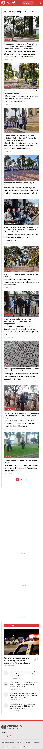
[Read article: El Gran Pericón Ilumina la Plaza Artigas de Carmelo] (21, 168)
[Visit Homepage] (9, 3)
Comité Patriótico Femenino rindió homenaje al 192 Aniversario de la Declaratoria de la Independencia (21, 415)
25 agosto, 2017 (8, 429)
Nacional (8, 315)
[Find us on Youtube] (7, 736)
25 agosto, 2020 (8, 337)
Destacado (9, 409)
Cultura (8, 456)
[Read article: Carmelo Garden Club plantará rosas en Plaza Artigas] (21, 445)
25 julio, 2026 (8, 59)
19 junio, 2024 (8, 151)
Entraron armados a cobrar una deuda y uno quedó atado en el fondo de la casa (17, 660)
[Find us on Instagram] (10, 736)
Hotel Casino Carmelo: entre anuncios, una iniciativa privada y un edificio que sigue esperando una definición (23, 706)
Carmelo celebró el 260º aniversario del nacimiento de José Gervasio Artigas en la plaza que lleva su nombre (20, 137)
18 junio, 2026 (8, 104)
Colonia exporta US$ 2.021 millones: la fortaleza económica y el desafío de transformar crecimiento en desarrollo (24, 684)
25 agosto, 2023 (8, 243)
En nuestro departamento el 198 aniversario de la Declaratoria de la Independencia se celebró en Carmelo (21, 229)
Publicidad (28, 742)
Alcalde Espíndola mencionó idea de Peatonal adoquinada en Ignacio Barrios (21, 370)
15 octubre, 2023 (9, 196)
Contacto (36, 742)
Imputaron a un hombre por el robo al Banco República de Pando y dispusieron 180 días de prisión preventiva (24, 674)
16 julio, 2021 (8, 287)
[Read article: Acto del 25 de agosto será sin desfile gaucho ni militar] (21, 259)
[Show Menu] (41, 3)
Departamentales (11, 223)
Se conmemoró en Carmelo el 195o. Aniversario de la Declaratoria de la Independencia (17, 321)
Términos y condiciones (8, 742)
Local (7, 40)
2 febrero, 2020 (8, 382)
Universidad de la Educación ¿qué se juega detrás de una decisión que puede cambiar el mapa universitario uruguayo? (23, 695)
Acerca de (20, 742)
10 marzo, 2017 (8, 473)
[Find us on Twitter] (4, 736)
